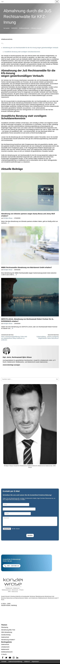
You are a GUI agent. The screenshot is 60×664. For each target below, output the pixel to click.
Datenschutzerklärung (15, 661)
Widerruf (27, 661)
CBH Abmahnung (6, 632)
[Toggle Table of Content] (2, 43)
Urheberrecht (5, 647)
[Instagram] (13, 657)
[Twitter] (6, 657)
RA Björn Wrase (8, 218)
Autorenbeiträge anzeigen (11, 365)
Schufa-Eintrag (5, 635)
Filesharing (4, 627)
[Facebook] (2, 657)
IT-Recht (3, 654)
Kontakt (3, 661)
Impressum (35, 661)
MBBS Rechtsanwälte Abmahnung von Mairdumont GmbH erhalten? (26, 267)
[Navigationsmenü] (57, 1)
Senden (30, 535)
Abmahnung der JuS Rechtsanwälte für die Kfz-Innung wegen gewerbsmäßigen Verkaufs (30, 47)
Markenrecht (5, 649)
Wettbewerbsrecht (24, 28)
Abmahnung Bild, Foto (8, 630)
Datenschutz (5, 637)
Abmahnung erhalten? (8, 639)
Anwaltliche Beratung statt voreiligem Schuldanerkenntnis (22, 51)
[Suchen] (57, 379)
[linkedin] (17, 657)
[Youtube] (10, 657)
